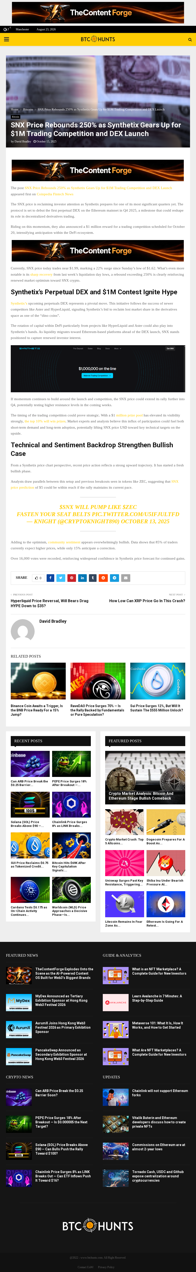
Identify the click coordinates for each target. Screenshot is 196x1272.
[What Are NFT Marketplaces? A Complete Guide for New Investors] (116, 1056)
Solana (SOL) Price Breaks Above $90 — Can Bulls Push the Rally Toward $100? (61, 1149)
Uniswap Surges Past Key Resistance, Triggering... (124, 882)
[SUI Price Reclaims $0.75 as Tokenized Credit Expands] (30, 845)
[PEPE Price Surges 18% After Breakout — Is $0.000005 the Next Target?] (71, 764)
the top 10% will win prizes (45, 421)
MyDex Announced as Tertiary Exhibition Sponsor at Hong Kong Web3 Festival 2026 (61, 1000)
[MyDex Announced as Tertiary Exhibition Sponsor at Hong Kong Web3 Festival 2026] (19, 1002)
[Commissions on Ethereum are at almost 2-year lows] (116, 1151)
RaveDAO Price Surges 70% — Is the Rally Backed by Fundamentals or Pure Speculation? (97, 710)
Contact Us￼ (85, 1267)
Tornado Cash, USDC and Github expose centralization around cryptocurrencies (158, 1176)
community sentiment (64, 542)
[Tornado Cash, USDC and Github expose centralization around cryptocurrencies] (116, 1178)
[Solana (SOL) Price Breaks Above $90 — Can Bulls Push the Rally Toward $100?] (30, 805)
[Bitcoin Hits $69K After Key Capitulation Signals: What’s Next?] (71, 845)
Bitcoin (15, 116)
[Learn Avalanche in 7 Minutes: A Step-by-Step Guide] (116, 1002)
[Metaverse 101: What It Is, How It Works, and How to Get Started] (116, 1029)
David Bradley (23, 141)
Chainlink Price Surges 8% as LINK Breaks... (69, 824)
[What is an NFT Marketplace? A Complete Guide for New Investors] (116, 975)
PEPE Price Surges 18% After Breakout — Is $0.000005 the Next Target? (61, 1122)
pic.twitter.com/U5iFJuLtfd (135, 514)
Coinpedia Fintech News (55, 194)
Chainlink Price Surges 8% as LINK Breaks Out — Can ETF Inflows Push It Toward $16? (63, 1176)
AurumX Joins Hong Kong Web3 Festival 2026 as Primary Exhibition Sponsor (63, 1027)
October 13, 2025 (145, 521)
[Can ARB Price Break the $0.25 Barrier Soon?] (30, 764)
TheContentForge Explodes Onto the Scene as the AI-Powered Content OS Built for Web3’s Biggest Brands (64, 973)
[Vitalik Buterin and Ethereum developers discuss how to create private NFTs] (116, 1124)
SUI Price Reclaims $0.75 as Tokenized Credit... (29, 864)
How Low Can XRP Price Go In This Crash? (147, 601)
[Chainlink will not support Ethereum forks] (116, 1097)
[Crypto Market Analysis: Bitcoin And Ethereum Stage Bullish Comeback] (145, 777)
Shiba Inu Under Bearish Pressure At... (165, 882)
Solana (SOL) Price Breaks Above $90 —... (27, 824)
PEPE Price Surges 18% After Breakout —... (69, 783)
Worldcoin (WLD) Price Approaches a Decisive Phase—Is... (69, 911)
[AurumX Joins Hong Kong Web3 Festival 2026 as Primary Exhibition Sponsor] (19, 1029)
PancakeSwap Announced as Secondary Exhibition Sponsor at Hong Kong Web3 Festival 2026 (61, 1054)
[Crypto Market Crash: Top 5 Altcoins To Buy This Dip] (124, 822)
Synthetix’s (19, 303)
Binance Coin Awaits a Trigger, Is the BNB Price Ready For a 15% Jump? (37, 710)
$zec (130, 507)
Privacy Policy (106, 1267)
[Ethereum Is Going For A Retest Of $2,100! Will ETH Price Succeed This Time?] (166, 904)
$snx (66, 507)
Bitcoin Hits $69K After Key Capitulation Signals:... (69, 866)
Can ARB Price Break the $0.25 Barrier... (29, 783)
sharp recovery (41, 274)
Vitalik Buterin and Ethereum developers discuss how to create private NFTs (159, 1122)
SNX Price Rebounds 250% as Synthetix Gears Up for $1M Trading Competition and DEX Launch (98, 188)
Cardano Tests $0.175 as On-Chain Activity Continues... (29, 911)
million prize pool (129, 415)
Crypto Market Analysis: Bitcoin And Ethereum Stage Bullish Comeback (141, 796)
